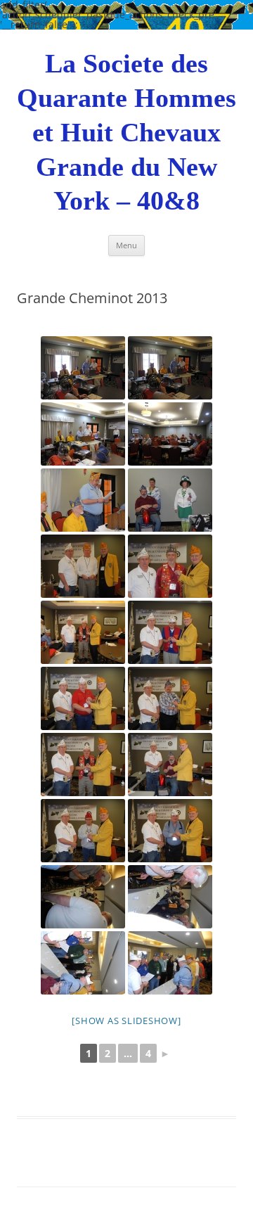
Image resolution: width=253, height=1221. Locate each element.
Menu (126, 245)
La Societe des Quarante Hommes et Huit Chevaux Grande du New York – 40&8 (126, 132)
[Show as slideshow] (126, 1020)
